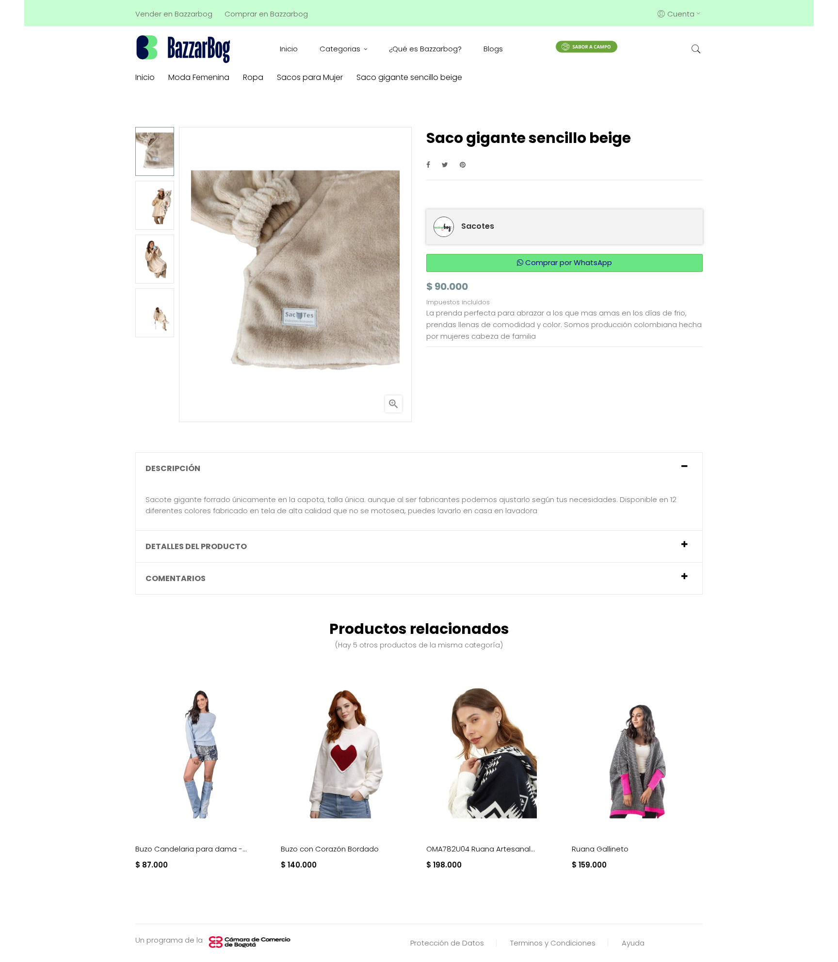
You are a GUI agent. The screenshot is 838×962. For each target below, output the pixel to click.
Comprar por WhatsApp (567, 262)
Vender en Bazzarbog (173, 14)
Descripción (172, 468)
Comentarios (175, 578)
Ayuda (633, 943)
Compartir (428, 164)
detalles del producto (196, 546)
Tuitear (445, 164)
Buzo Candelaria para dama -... (191, 849)
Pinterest (463, 164)
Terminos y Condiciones (553, 943)
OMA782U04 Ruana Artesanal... (480, 849)
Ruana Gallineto (600, 849)
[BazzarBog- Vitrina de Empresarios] (185, 48)
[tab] (419, 468)
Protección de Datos (447, 943)
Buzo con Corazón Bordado (330, 849)
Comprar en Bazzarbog (266, 14)
